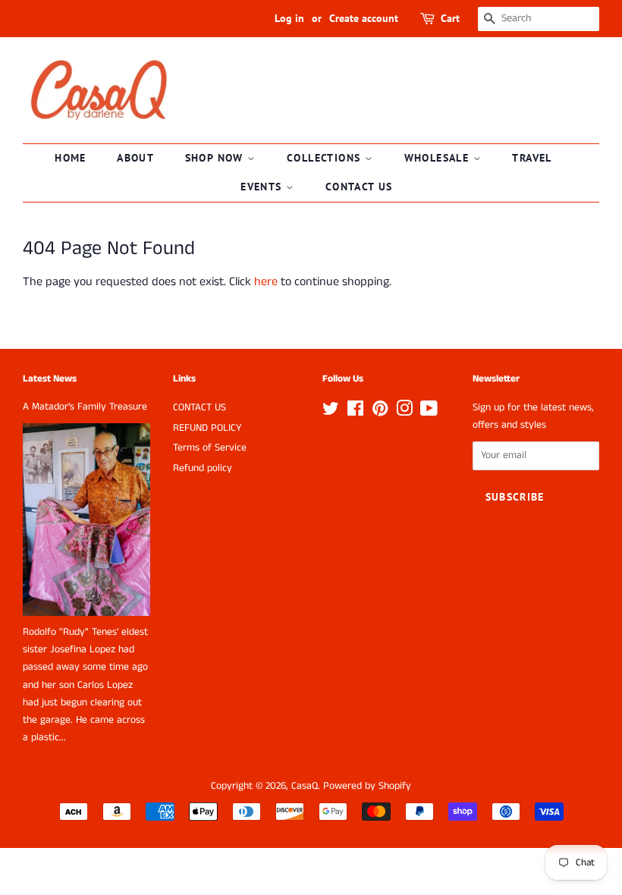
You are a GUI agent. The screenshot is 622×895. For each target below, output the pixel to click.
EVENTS (263, 186)
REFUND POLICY (207, 428)
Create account (363, 18)
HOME (70, 158)
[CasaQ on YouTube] (429, 412)
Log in (289, 18)
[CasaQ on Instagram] (404, 412)
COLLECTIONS (326, 158)
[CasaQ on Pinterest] (380, 412)
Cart (450, 18)
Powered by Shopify (367, 786)
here (266, 281)
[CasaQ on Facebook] (355, 412)
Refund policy (202, 468)
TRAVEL (531, 158)
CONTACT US (359, 186)
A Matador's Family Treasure (85, 407)
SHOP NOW (216, 158)
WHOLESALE (438, 158)
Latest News (50, 379)
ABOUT (135, 158)
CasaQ (304, 786)
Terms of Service (210, 448)
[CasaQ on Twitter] (330, 412)
